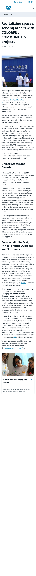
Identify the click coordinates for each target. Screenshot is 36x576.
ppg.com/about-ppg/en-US (14, 348)
